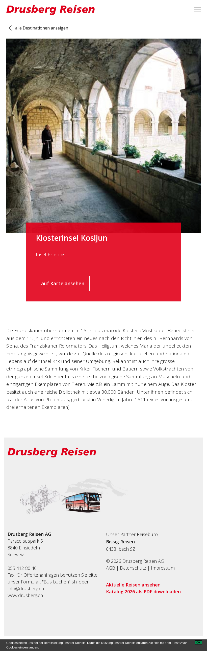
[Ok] (198, 642)
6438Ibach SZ (120, 549)
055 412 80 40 (22, 568)
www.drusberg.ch (25, 595)
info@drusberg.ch (26, 588)
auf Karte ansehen (62, 283)
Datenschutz (133, 568)
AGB (110, 568)
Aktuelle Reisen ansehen (133, 585)
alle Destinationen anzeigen (41, 28)
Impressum (163, 568)
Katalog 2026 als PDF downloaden (143, 591)
